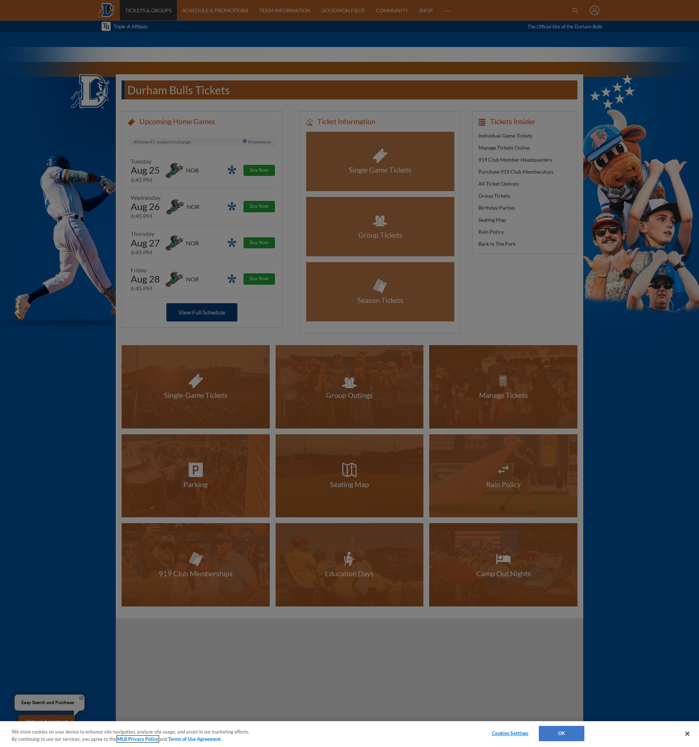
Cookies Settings (510, 733)
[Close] (687, 734)
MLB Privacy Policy (137, 739)
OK (561, 733)
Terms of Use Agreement (194, 739)
